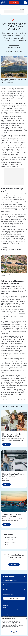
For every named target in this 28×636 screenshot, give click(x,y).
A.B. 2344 (18, 339)
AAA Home (3, 7)
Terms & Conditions (7, 603)
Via (9, 7)
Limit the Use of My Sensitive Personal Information (13, 609)
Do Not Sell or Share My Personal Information (12, 611)
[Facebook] (8, 51)
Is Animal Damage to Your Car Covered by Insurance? (12, 250)
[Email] (19, 51)
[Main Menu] (25, 2)
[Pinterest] (16, 51)
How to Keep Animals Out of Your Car (16, 399)
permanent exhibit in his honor (10, 112)
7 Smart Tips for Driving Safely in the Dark (11, 515)
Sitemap (4, 607)
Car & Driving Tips (16, 7)
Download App (14, 598)
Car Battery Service (10, 542)
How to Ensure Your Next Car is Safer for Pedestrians (13, 475)
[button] (14, 576)
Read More (6, 444)
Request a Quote (14, 564)
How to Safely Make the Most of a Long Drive (11, 435)
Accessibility (5, 614)
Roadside (15, 2)
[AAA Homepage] (3, 2)
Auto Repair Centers (10, 539)
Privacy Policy (5, 605)
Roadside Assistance (10, 537)
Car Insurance (9, 544)
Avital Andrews (14, 45)
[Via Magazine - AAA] (13, 19)
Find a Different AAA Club (8, 616)
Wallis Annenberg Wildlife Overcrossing (13, 323)
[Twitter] (12, 51)
